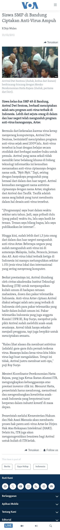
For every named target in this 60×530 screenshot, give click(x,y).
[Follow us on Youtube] (21, 486)
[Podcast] (43, 486)
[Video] (22, 526)
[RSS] (36, 486)
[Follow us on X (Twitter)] (13, 486)
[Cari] (51, 526)
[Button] (51, 42)
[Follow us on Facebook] (5, 486)
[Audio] (36, 526)
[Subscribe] (51, 486)
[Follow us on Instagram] (28, 486)
